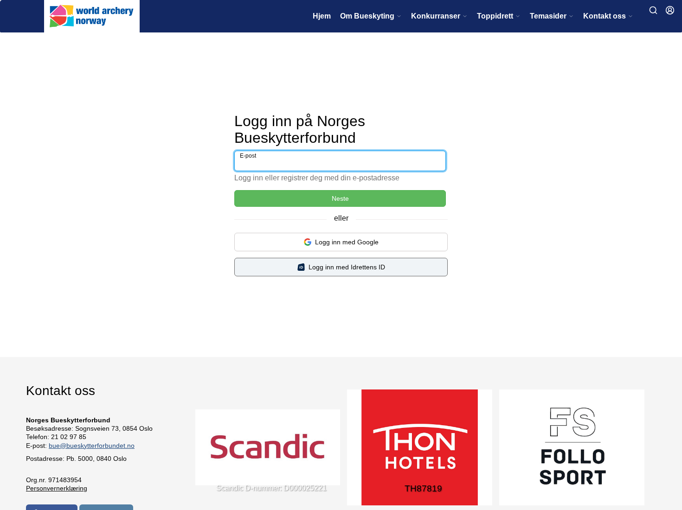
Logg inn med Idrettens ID (347, 267)
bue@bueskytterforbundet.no (92, 445)
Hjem (322, 16)
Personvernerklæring (56, 488)
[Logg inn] (670, 10)
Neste (340, 198)
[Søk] (653, 10)
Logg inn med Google (347, 242)
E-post (248, 156)
